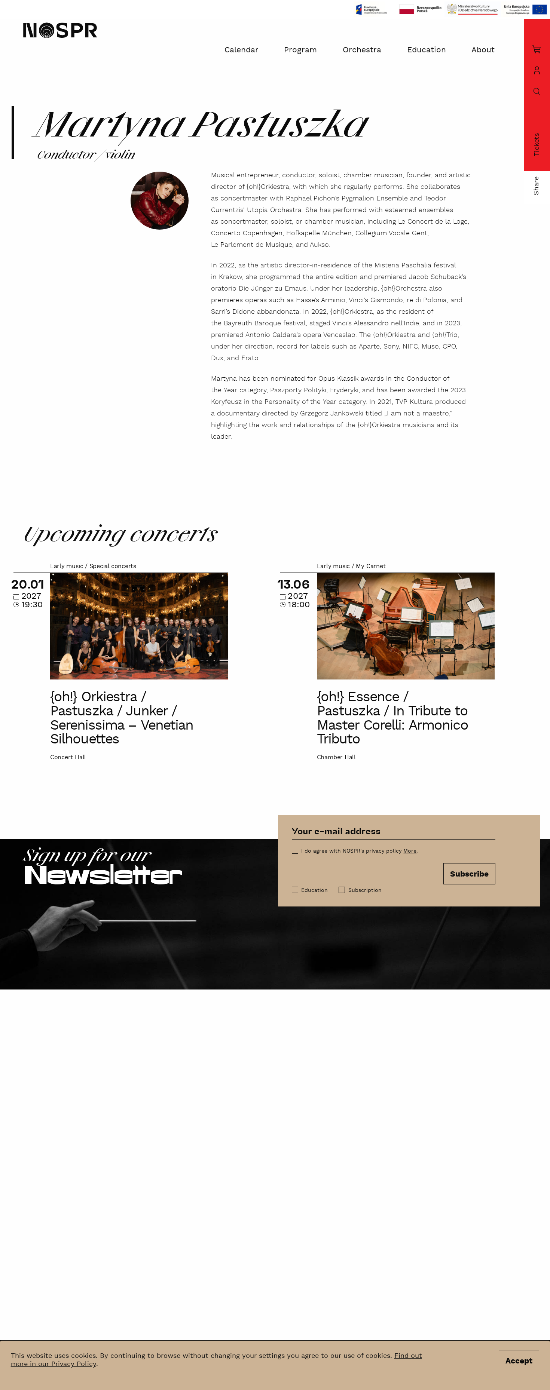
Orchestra (362, 50)
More (409, 851)
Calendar (241, 50)
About (483, 50)
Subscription (365, 890)
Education (426, 50)
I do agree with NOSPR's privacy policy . (359, 851)
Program (300, 50)
